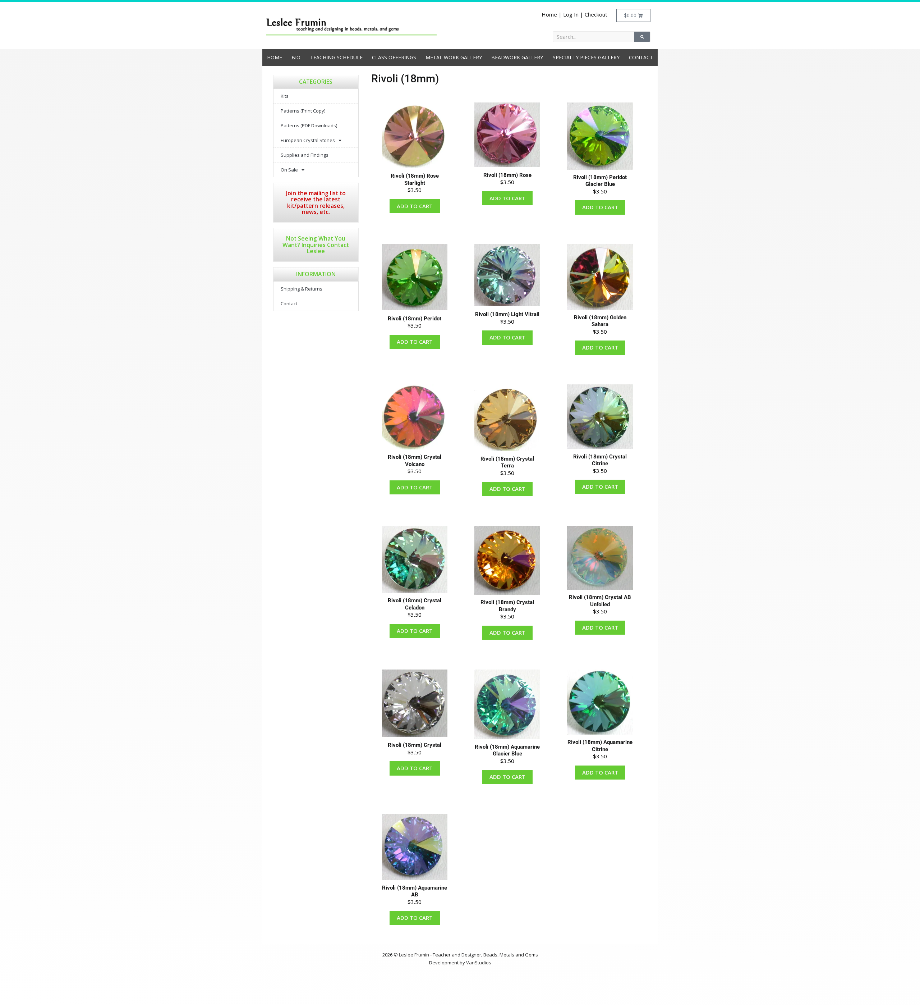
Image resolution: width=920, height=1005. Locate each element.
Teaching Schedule (336, 57)
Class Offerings (394, 57)
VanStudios (478, 962)
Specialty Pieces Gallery (586, 57)
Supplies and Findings (304, 155)
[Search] (642, 37)
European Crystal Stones (308, 140)
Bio (295, 57)
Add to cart (415, 206)
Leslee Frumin (414, 954)
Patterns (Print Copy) (303, 111)
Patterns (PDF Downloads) (309, 125)
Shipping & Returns (301, 288)
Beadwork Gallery (517, 57)
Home (549, 14)
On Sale (289, 169)
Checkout (596, 14)
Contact (641, 57)
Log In (571, 14)
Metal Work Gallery (454, 57)
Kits (285, 96)
